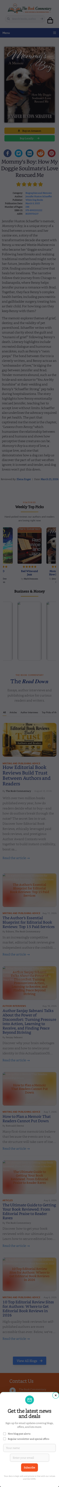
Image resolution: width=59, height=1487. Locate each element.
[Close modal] (55, 1395)
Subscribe (29, 1467)
